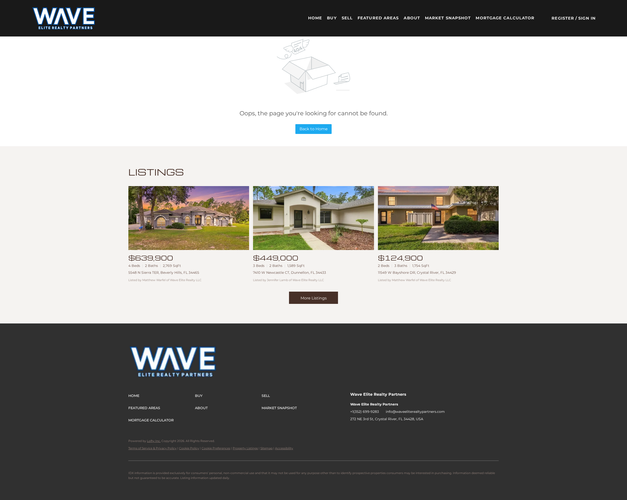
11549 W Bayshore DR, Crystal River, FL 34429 (417, 272)
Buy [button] (332, 18)
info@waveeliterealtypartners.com (415, 411)
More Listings (314, 298)
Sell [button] (347, 18)
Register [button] (563, 18)
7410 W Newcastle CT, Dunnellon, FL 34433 (289, 272)
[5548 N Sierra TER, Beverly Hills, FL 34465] (188, 218)
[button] (63, 18)
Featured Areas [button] (378, 18)
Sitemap (266, 448)
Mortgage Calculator (505, 18)
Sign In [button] (587, 18)
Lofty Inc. (154, 441)
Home (315, 18)
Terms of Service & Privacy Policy (152, 448)
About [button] (412, 18)
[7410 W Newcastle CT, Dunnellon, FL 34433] (313, 218)
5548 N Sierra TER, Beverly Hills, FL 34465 (163, 272)
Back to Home (314, 129)
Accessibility (284, 448)
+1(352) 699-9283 (364, 411)
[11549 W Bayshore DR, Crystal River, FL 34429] (438, 218)
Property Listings (245, 448)
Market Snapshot (448, 18)
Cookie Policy (189, 448)
